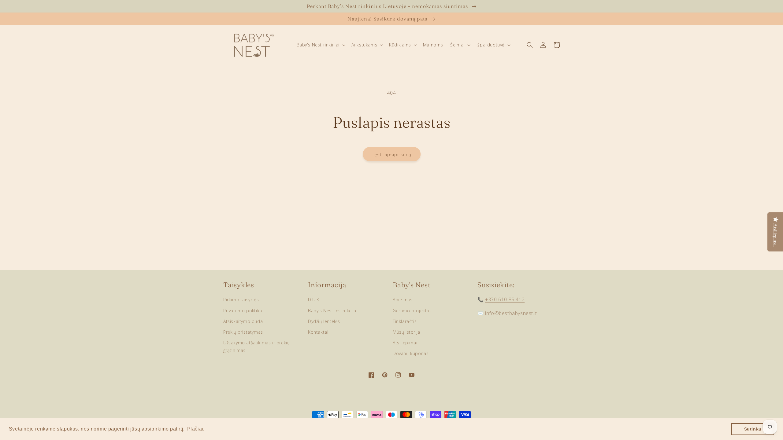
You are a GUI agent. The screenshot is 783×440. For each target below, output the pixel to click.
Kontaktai (318, 332)
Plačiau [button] (196, 428)
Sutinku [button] (753, 429)
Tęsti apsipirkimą (391, 154)
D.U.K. (314, 299)
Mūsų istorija (406, 332)
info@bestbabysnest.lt (511, 313)
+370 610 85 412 (505, 299)
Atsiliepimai (405, 343)
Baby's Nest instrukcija (332, 311)
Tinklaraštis (405, 321)
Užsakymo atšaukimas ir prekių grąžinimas (256, 346)
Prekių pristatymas (243, 332)
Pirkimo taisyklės (241, 299)
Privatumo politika (242, 311)
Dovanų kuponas (411, 353)
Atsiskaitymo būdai (243, 321)
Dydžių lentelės (324, 321)
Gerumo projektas (412, 311)
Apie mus (403, 299)
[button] (320, 44)
